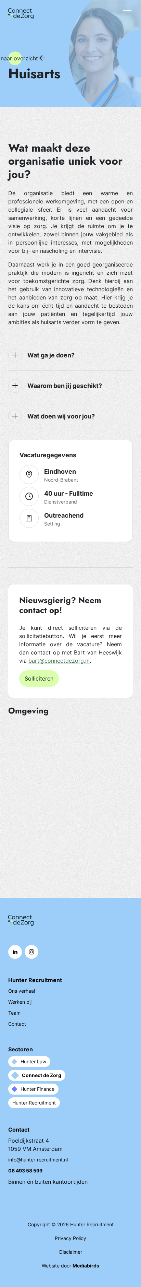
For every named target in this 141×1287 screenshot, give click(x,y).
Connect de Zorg (41, 1075)
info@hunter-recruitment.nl (38, 1159)
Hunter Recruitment (34, 1103)
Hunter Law (33, 1061)
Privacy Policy (70, 1238)
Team (14, 1013)
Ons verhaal (21, 991)
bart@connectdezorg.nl (59, 660)
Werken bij (19, 1002)
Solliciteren (39, 678)
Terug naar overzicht (15, 58)
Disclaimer (70, 1252)
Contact (17, 1024)
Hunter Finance (37, 1089)
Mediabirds (86, 1265)
